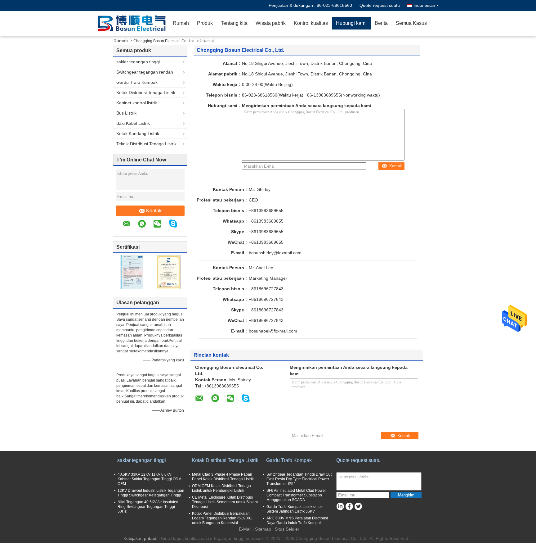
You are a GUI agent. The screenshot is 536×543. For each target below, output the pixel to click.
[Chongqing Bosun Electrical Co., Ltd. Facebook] (349, 506)
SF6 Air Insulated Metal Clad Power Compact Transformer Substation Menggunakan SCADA (296, 495)
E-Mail (245, 529)
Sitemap (263, 529)
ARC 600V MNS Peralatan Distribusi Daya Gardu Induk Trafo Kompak (297, 520)
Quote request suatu (380, 5)
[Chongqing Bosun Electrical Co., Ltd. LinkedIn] (340, 506)
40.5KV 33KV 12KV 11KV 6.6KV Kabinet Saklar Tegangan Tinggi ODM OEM (149, 479)
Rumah (181, 23)
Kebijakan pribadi (140, 538)
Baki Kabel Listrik (133, 123)
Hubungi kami (351, 23)
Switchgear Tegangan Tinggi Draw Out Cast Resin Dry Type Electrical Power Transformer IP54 (299, 479)
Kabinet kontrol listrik (136, 102)
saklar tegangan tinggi (138, 61)
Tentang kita (234, 23)
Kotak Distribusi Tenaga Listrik (145, 92)
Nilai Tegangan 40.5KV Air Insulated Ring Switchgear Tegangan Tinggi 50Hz (148, 507)
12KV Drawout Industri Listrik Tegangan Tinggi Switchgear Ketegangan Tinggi (151, 492)
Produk (205, 23)
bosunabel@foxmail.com (273, 330)
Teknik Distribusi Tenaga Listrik (146, 143)
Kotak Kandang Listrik (137, 133)
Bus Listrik (126, 113)
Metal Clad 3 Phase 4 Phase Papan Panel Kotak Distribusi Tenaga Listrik (223, 476)
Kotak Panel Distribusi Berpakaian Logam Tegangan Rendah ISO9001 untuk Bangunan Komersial (222, 518)
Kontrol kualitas (311, 23)
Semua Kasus (411, 23)
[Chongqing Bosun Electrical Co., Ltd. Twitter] (358, 506)
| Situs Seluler (285, 529)
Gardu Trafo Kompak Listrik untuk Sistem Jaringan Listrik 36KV (294, 509)
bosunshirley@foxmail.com (275, 252)
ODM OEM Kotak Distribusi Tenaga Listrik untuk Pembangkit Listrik (221, 488)
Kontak (154, 210)
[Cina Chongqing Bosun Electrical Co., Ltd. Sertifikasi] (131, 271)
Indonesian (424, 5)
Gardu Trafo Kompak (137, 82)
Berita (381, 23)
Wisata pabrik (271, 23)
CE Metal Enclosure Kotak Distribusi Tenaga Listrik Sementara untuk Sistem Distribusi (225, 502)
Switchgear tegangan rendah (144, 72)
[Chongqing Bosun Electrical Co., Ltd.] (133, 23)
